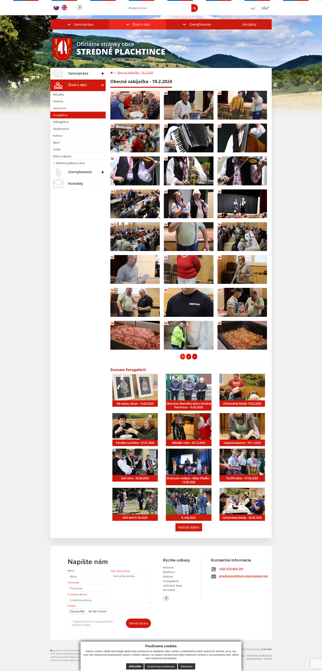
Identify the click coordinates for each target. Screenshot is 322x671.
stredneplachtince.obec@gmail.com (243, 576)
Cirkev (57, 149)
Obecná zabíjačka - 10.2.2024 (135, 73)
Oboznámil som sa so (92, 623)
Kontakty (249, 24)
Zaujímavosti (61, 129)
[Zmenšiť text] (254, 8)
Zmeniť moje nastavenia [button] (161, 666)
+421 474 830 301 (231, 569)
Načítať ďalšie (188, 527)
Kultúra (57, 135)
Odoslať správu (138, 623)
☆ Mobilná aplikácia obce (69, 163)
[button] (79, 24)
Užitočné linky (172, 585)
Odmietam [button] (187, 666)
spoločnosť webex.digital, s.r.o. (65, 660)
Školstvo (169, 572)
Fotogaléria (60, 115)
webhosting (56, 656)
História (58, 101)
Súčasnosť (59, 108)
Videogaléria (61, 122)
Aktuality (58, 94)
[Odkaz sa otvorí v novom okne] (79, 7)
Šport (56, 142)
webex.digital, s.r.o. (72, 656)
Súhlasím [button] (135, 666)
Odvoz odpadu (62, 156)
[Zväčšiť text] (265, 7)
